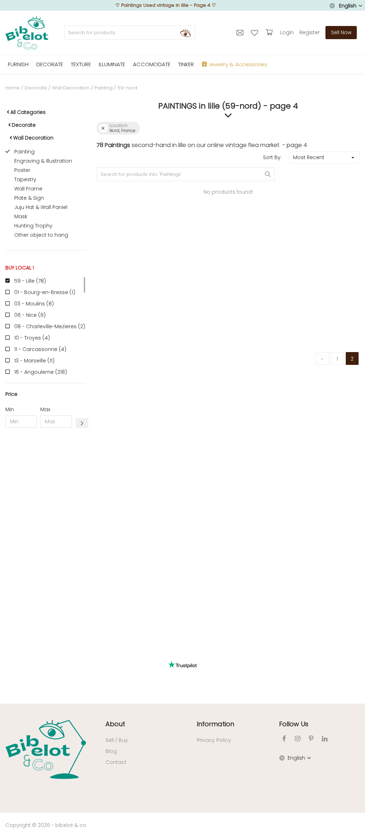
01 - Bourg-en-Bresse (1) (44, 292)
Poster (22, 170)
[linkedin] (325, 738)
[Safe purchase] (270, 32)
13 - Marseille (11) (34, 360)
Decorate (36, 87)
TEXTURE (81, 64)
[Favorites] (255, 32)
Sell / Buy (117, 740)
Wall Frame (28, 188)
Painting (103, 87)
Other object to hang (41, 235)
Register (309, 32)
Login (287, 32)
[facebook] (284, 738)
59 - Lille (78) (30, 280)
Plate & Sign (29, 197)
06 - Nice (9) (30, 315)
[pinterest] (311, 738)
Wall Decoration (70, 87)
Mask (20, 216)
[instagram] (298, 738)
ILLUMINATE (112, 64)
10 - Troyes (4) (32, 337)
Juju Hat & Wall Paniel (40, 207)
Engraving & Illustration (43, 160)
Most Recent (308, 157)
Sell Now (341, 32)
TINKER (186, 64)
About (115, 723)
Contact (116, 762)
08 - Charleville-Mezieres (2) (49, 326)
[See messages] (240, 32)
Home (12, 87)
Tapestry (25, 179)
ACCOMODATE (151, 64)
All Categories (28, 112)
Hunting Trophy (33, 225)
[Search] (185, 33)
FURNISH (18, 64)
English (348, 5)
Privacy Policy (214, 740)
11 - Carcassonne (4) (40, 349)
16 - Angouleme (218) (40, 372)
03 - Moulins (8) (34, 303)
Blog (111, 751)
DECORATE (49, 64)
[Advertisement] (45, 542)
